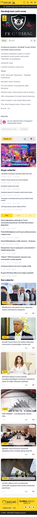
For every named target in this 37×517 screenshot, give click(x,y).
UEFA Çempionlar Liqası (9, 129)
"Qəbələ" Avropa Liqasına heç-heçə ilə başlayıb (14, 180)
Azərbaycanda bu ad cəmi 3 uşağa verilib (16, 266)
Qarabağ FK (24, 129)
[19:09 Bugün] (18, 470)
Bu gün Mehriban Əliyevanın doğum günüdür (17, 273)
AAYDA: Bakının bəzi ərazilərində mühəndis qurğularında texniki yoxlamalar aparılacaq (18, 485)
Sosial (8, 228)
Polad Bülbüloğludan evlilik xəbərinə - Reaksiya (18, 241)
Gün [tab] (6, 215)
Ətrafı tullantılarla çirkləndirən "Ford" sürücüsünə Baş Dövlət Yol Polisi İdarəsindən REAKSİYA (17, 222)
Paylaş (6, 139)
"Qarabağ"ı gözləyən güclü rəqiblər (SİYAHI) (13, 206)
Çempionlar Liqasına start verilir (10, 186)
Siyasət (9, 276)
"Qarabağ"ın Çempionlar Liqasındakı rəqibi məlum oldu (16, 173)
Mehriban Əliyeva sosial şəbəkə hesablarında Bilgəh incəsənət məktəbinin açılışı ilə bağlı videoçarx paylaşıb (18, 379)
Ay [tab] (30, 215)
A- (31, 40)
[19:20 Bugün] (18, 400)
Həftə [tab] (18, 215)
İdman (4, 40)
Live (14, 508)
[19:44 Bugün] (18, 294)
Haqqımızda (7, 508)
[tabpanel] (18, 248)
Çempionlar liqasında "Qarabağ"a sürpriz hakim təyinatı (16, 192)
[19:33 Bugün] (18, 328)
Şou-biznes (10, 237)
